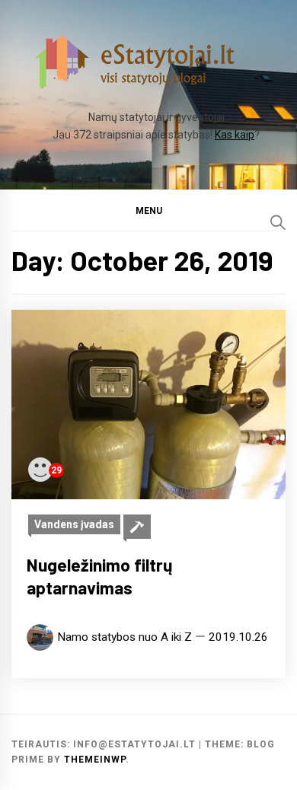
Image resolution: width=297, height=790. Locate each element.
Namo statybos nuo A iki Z (124, 637)
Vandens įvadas (74, 524)
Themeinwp (95, 759)
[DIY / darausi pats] (137, 526)
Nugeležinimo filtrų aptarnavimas (100, 576)
